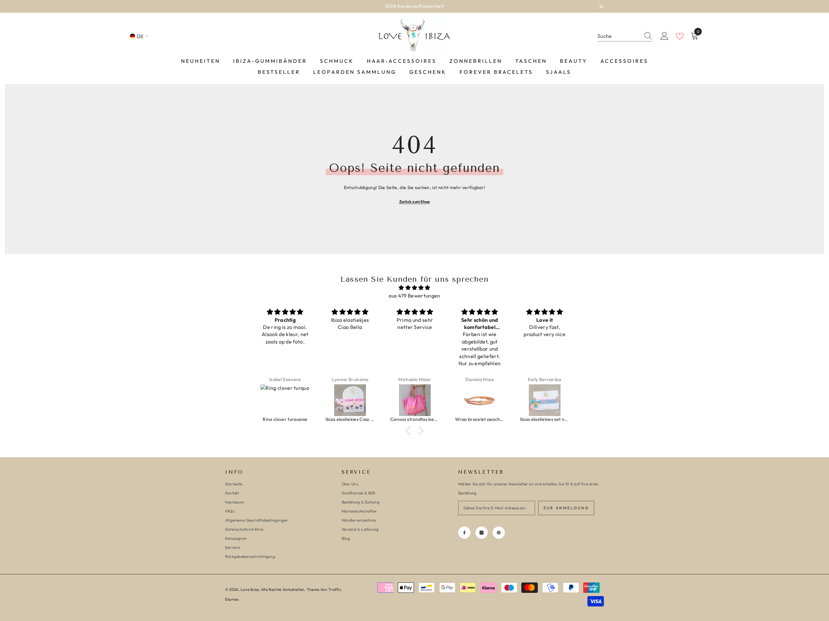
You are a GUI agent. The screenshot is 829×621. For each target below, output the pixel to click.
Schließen (601, 6)
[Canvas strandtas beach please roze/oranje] (414, 400)
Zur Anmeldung (566, 507)
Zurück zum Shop (414, 201)
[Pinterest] (499, 532)
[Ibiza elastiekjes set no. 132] (544, 400)
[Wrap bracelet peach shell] (479, 400)
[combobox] (618, 36)
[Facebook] (464, 532)
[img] (414, 288)
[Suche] (625, 36)
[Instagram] (481, 532)
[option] (414, 6)
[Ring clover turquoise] (285, 400)
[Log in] (664, 36)
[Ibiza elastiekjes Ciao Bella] (350, 400)
